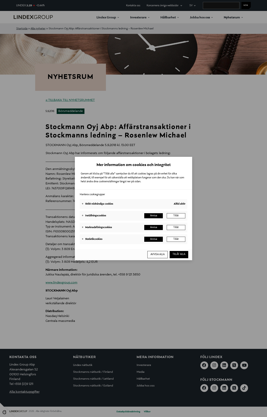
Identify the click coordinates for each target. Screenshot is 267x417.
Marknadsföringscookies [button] (97, 227)
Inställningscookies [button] (94, 216)
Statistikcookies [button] (92, 239)
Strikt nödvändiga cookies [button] (97, 204)
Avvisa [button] (153, 215)
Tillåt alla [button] (179, 254)
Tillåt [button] (176, 215)
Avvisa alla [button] (158, 254)
